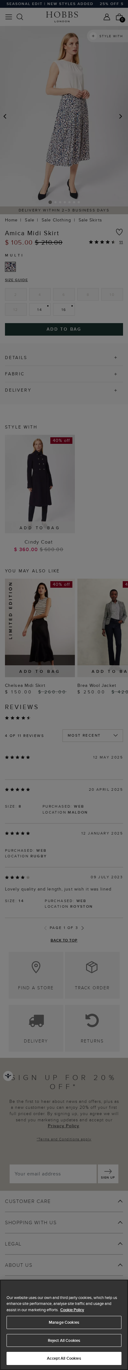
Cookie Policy (72, 1310)
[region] (64, 1325)
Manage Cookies (64, 1322)
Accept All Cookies (64, 1358)
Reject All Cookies (64, 1340)
